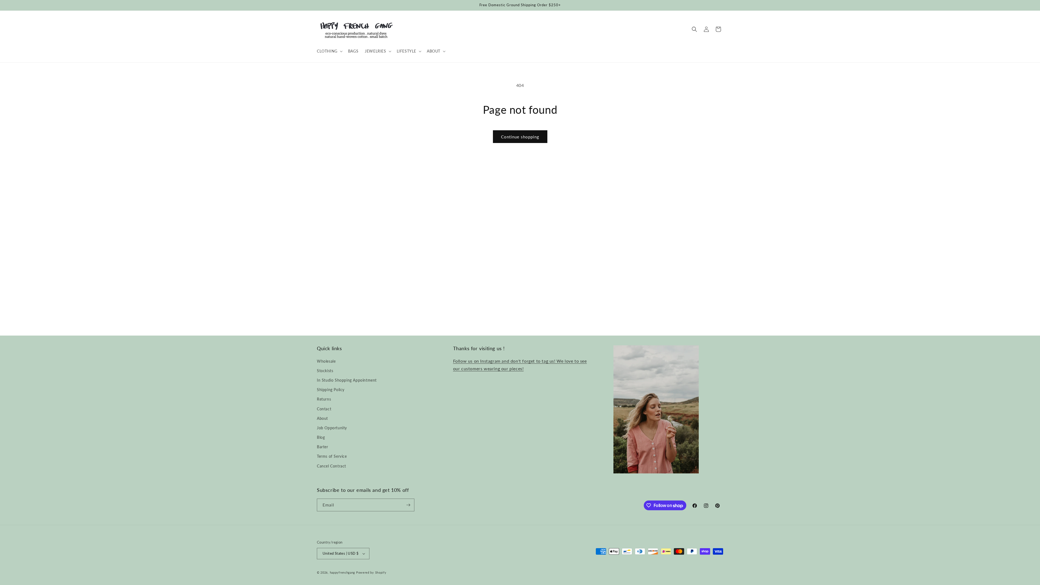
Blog (321, 437)
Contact (324, 409)
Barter (322, 446)
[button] (329, 51)
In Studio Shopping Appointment (347, 380)
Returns (324, 399)
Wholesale (326, 361)
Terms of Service (332, 456)
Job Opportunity (332, 427)
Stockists (325, 370)
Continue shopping (520, 136)
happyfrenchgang (342, 572)
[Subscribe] (408, 505)
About (322, 418)
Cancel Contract (331, 466)
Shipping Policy (330, 389)
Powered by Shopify (371, 572)
